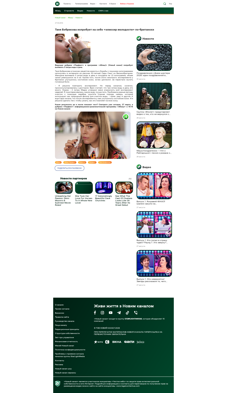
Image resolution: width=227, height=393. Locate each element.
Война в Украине (127, 3)
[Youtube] (110, 313)
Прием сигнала (62, 309)
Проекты (67, 3)
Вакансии (59, 313)
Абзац (58, 11)
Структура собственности (67, 333)
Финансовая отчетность (66, 341)
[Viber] (136, 313)
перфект (92, 162)
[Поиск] (164, 4)
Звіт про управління (64, 337)
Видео (92, 3)
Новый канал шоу (63, 369)
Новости (91, 11)
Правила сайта (62, 317)
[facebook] (95, 313)
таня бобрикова (105, 162)
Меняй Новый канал (64, 346)
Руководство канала (64, 321)
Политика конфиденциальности (70, 350)
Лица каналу (61, 325)
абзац (58, 162)
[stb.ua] (107, 342)
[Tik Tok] (127, 313)
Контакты (59, 360)
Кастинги (103, 3)
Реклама (59, 364)
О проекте (69, 11)
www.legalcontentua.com (128, 386)
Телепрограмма (81, 3)
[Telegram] (119, 313)
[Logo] (57, 3)
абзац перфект (69, 162)
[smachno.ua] (140, 342)
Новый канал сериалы (65, 373)
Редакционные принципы (67, 329)
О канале (59, 305)
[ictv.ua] (98, 342)
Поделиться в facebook (69, 168)
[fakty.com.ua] (129, 342)
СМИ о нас (103, 11)
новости (82, 162)
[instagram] (102, 313)
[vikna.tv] (117, 342)
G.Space (112, 3)
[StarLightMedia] (133, 318)
